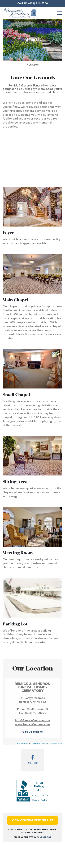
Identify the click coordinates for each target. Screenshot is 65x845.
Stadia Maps (22, 744)
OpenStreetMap (54, 744)
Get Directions (32, 732)
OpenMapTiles (38, 744)
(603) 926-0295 (35, 713)
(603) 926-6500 (38, 3)
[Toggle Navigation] (48, 64)
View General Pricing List (32, 820)
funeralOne (44, 837)
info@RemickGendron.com (32, 720)
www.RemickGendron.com (32, 724)
